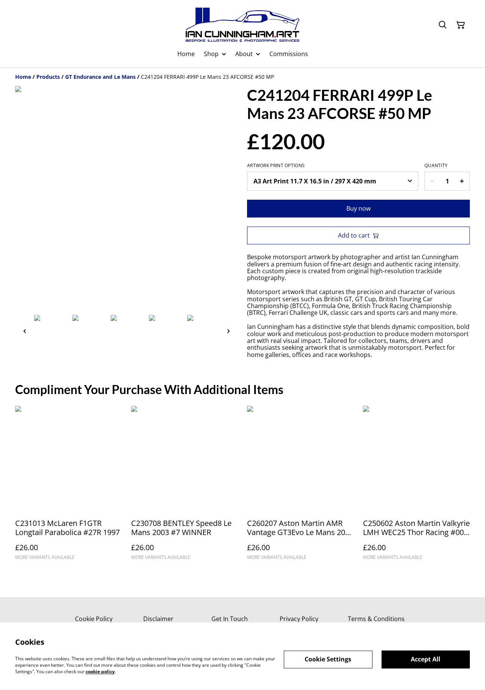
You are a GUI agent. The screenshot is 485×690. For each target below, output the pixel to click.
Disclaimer (158, 619)
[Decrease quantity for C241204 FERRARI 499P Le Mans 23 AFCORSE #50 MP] (432, 181)
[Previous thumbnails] (24, 331)
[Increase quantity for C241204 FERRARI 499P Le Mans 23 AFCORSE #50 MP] (462, 181)
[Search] (442, 25)
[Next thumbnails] (228, 331)
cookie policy (100, 671)
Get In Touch (229, 619)
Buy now (358, 208)
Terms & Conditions (376, 619)
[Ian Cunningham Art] (242, 25)
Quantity (435, 165)
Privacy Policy (299, 619)
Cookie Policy (94, 619)
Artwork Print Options (276, 165)
